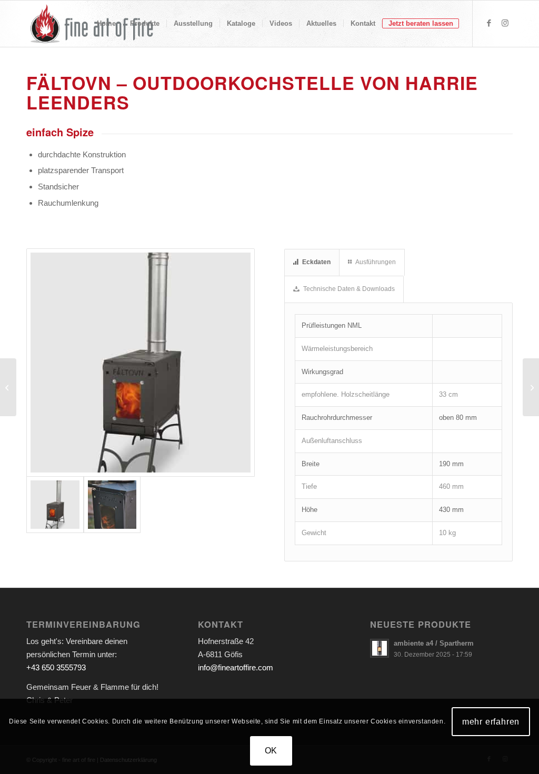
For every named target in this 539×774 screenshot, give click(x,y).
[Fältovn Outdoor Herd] (140, 362)
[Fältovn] (112, 505)
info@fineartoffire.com (235, 667)
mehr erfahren (491, 721)
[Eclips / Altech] (8, 387)
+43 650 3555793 (56, 667)
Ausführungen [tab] (375, 262)
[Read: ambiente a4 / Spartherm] (379, 648)
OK (271, 750)
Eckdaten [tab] (316, 262)
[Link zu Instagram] (505, 23)
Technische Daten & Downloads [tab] (349, 289)
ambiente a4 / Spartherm (434, 643)
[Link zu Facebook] (489, 23)
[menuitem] (106, 24)
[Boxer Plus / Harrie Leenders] (531, 387)
